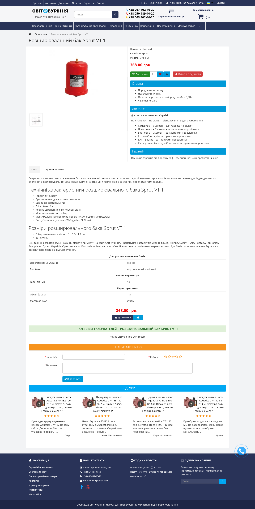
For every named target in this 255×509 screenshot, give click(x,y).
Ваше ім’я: (52, 356)
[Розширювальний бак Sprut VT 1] (76, 77)
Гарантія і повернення (41, 467)
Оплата (76, 3)
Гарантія (88, 3)
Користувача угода (39, 485)
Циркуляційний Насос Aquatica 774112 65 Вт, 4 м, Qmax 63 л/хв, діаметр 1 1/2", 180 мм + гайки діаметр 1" (208, 404)
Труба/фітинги (64, 26)
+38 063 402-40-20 (141, 17)
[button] (203, 16)
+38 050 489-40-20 (141, 13)
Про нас (37, 3)
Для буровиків (187, 26)
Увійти (221, 3)
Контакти (50, 3)
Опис (34, 169)
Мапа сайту (35, 494)
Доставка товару (37, 471)
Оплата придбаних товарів (43, 476)
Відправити (74, 379)
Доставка (63, 3)
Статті (100, 3)
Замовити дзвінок (203, 9)
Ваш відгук (51, 365)
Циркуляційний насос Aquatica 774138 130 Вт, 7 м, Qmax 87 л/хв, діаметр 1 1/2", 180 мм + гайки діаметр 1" (106, 404)
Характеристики (54, 169)
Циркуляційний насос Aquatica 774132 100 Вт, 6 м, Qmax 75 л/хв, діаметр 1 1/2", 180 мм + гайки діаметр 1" (56, 404)
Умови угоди (35, 489)
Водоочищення (166, 26)
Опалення (116, 26)
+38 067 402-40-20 (141, 10)
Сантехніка (131, 26)
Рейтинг (154, 356)
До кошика (141, 74)
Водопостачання (42, 26)
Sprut (145, 53)
